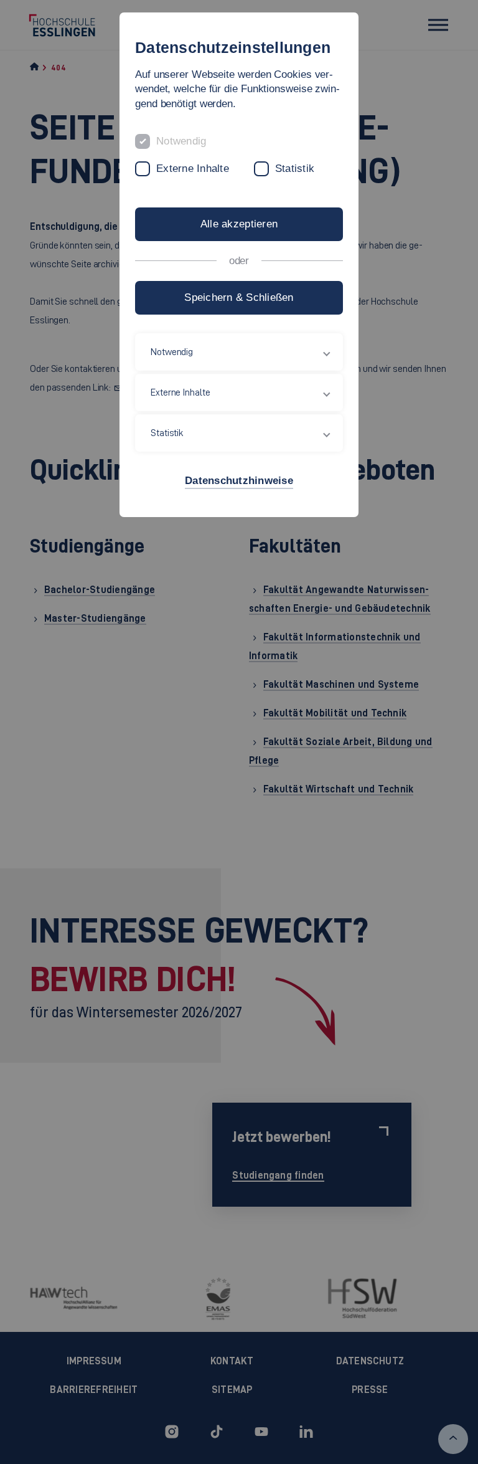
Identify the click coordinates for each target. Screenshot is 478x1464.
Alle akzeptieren (239, 224)
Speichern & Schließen (238, 297)
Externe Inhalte (192, 168)
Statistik (294, 168)
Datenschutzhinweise (239, 481)
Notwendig (181, 141)
